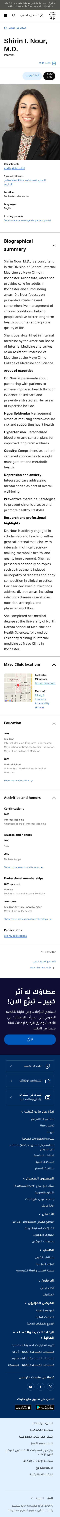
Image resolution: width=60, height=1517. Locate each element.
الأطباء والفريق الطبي (44, 962)
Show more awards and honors (22, 867)
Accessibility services (42, 705)
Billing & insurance (40, 697)
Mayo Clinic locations (22, 665)
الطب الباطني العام (14, 168)
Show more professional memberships (26, 919)
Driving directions (45, 683)
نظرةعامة (50, 76)
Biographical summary (18, 246)
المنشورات (32, 75)
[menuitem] (49, 76)
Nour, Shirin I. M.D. (40, 968)
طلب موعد (44, 63)
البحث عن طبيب (17, 28)
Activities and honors (22, 798)
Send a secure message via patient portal (27, 221)
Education (12, 724)
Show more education (16, 781)
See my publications (15, 936)
